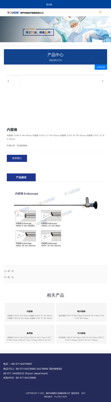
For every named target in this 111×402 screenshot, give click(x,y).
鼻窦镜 (30, 333)
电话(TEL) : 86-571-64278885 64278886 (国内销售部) (32, 368)
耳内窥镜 (81, 333)
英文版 (49, 4)
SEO (83, 393)
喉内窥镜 (81, 311)
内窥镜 (30, 311)
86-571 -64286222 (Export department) (25, 373)
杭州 (65, 397)
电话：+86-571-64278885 (17, 363)
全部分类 (101, 67)
